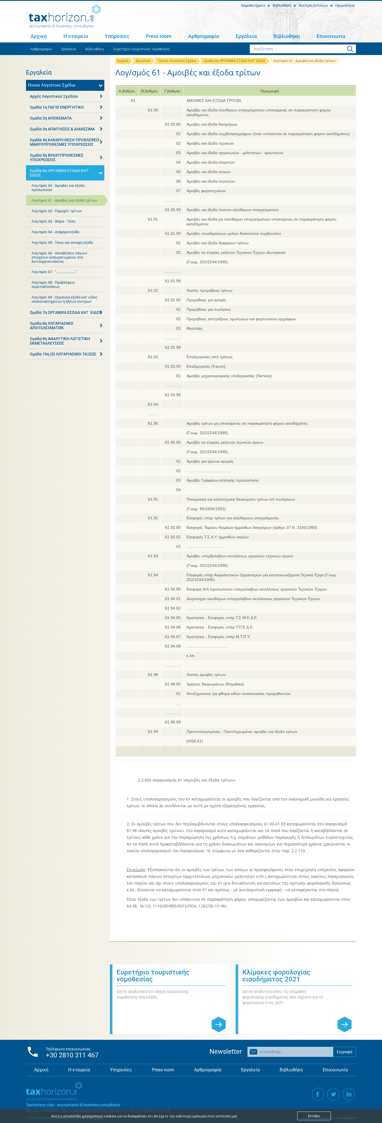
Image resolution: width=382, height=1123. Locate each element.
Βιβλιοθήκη (281, 5)
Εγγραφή (344, 1052)
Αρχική (38, 36)
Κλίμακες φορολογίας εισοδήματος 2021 (276, 975)
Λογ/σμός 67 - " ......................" (54, 272)
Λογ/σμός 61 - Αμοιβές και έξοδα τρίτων (64, 200)
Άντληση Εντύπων (313, 5)
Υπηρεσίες (117, 36)
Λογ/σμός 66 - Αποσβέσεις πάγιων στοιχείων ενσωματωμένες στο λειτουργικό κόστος (59, 257)
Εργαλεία (246, 36)
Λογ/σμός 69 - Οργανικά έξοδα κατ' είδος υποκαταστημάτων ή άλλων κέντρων (64, 299)
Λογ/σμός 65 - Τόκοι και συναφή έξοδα (62, 242)
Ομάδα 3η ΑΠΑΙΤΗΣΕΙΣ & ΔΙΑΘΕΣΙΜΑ (62, 129)
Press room (158, 36)
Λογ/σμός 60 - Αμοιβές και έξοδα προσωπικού (58, 187)
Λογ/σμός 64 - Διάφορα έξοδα (55, 232)
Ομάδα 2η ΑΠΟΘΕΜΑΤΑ (51, 118)
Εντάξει (314, 1116)
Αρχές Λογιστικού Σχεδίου (54, 96)
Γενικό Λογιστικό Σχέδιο (177, 61)
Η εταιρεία (75, 36)
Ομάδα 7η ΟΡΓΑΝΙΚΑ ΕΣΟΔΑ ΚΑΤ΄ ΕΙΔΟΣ (66, 312)
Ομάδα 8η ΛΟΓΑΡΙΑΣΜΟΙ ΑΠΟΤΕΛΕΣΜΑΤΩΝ (51, 325)
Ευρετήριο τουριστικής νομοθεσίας (141, 49)
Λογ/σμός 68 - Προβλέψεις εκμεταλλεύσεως (53, 284)
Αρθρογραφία (203, 36)
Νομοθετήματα (252, 5)
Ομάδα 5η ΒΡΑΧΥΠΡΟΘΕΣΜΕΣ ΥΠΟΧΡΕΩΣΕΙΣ (56, 157)
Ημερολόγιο (344, 5)
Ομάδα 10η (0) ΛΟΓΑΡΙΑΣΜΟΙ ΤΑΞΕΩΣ (63, 354)
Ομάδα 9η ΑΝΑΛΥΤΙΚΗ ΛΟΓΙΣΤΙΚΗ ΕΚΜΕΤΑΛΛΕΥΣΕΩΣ (60, 340)
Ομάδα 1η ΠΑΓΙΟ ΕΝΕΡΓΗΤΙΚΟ (57, 107)
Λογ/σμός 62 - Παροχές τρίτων (57, 211)
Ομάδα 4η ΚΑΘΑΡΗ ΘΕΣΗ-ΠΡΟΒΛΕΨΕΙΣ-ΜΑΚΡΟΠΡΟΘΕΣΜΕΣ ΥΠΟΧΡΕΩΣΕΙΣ (65, 142)
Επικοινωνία (331, 36)
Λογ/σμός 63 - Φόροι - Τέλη (53, 221)
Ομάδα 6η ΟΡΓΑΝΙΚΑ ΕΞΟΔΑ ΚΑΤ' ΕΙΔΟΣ (234, 61)
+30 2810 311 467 (72, 1055)
